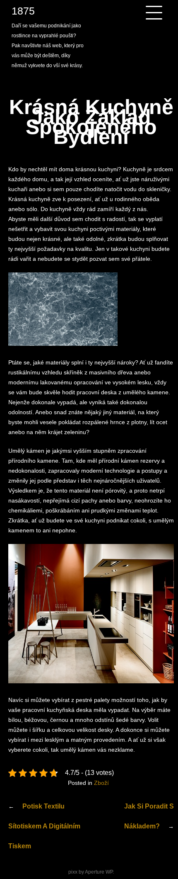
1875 (23, 11)
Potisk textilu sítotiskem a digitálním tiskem (44, 826)
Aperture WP (99, 872)
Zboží (101, 782)
